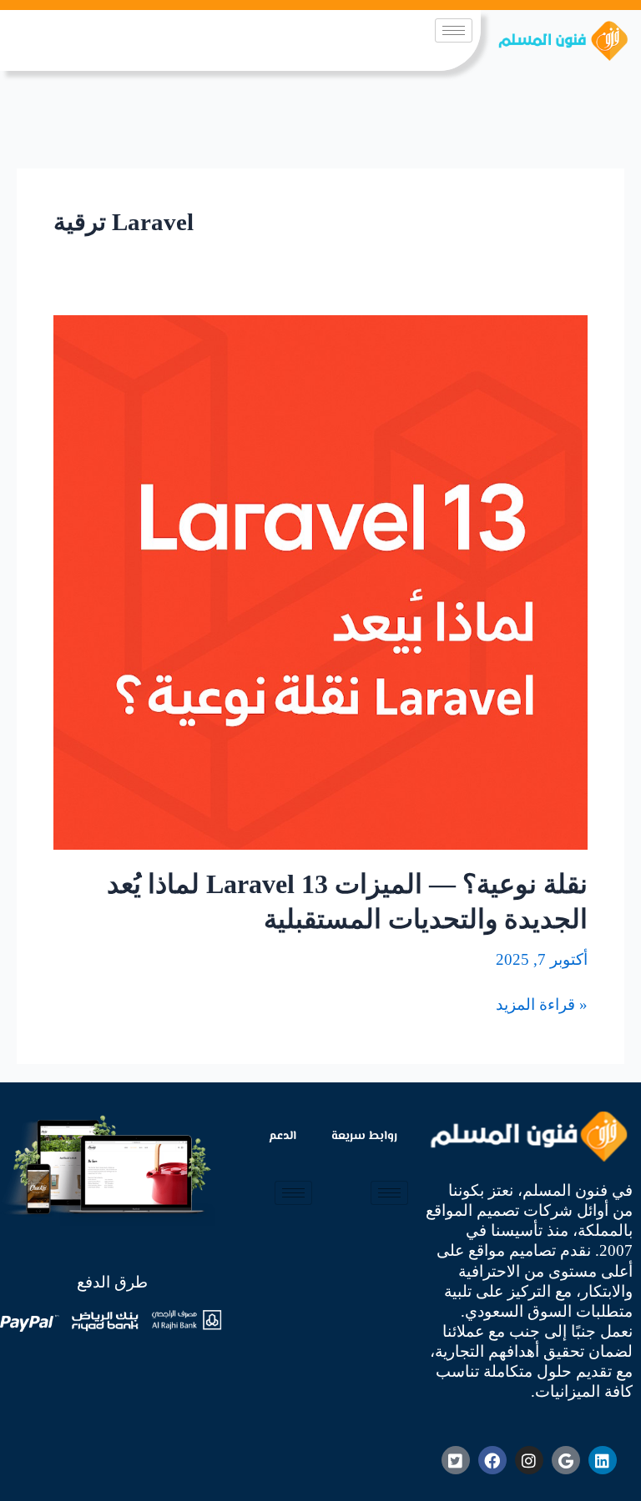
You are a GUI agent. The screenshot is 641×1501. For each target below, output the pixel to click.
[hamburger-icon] (453, 30)
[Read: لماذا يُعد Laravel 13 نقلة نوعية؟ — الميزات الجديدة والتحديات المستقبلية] (320, 581)
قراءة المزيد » (542, 1004)
